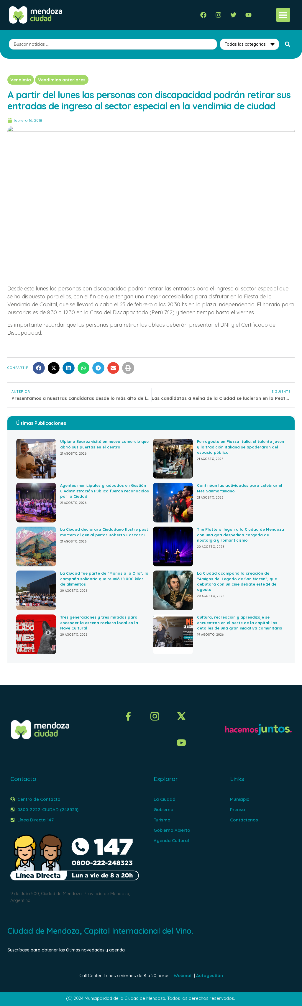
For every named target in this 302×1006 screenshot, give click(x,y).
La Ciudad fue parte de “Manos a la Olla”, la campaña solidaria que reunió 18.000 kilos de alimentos (104, 578)
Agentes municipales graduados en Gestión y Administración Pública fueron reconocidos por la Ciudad (104, 490)
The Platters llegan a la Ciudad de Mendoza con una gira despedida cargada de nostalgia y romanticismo (240, 534)
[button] (283, 15)
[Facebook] (203, 15)
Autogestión (209, 975)
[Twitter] (233, 15)
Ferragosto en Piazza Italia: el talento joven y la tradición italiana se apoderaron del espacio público (240, 446)
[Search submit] (287, 44)
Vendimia (20, 80)
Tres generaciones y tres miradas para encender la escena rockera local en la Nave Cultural (99, 622)
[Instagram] (218, 15)
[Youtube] (248, 15)
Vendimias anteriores (62, 80)
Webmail (183, 975)
